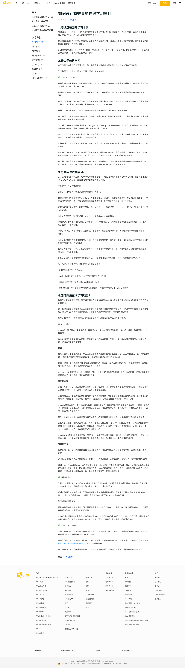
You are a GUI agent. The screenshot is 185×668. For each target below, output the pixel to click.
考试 (87, 590)
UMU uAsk (39, 629)
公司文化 (36, 69)
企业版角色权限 (70, 582)
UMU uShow (40, 612)
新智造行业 (109, 586)
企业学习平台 (69, 577)
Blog (126, 577)
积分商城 (68, 612)
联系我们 (158, 599)
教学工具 (89, 577)
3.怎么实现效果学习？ (41, 26)
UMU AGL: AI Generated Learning (47, 577)
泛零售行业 (109, 582)
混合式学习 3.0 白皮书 (132, 603)
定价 (48, 3)
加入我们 (158, 582)
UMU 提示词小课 (41, 590)
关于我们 (158, 577)
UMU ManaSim (41, 620)
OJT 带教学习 (69, 599)
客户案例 (36, 60)
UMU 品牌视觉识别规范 (132, 612)
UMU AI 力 (39, 582)
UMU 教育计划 (59, 3)
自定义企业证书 (70, 620)
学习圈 (67, 607)
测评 (66, 603)
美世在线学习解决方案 (132, 624)
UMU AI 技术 (40, 633)
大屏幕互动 (90, 594)
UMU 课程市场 (38, 78)
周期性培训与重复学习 (72, 616)
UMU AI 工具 (40, 594)
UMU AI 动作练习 (41, 607)
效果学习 (128, 590)
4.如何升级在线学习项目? (43, 30)
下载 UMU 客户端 (130, 607)
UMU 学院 (128, 599)
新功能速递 (37, 55)
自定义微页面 (69, 594)
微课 (87, 582)
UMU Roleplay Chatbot (43, 616)
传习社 (35, 73)
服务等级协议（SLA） (68, 650)
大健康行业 (109, 577)
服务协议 (38, 650)
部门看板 (68, 590)
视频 (87, 586)
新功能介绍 (128, 594)
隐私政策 (99, 650)
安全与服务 (126, 650)
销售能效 (36, 46)
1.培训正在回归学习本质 (42, 17)
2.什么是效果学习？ (40, 21)
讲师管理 (68, 624)
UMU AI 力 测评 (41, 586)
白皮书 (35, 51)
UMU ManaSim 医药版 (43, 624)
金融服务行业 (109, 590)
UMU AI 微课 (40, 603)
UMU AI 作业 (40, 599)
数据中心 (68, 586)
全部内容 (36, 42)
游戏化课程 (90, 599)
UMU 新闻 (158, 590)
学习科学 (36, 64)
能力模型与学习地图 (71, 629)
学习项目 (89, 603)
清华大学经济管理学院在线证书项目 (136, 620)
